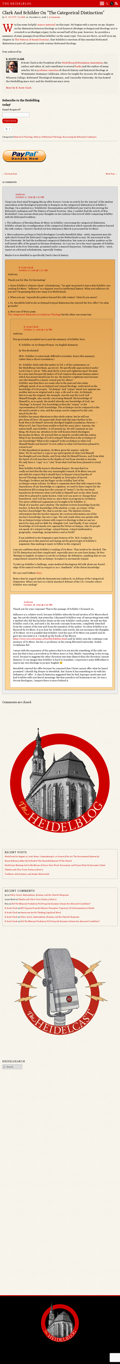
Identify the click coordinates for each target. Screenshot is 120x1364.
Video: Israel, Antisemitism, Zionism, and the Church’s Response (39, 895)
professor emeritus (47, 70)
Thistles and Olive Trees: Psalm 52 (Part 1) (24, 869)
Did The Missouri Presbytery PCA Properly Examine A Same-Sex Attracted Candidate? (51, 904)
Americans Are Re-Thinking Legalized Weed (40, 912)
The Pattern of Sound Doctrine (32, 39)
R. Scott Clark (15, 17)
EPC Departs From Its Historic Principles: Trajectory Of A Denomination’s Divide (57, 908)
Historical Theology (23, 137)
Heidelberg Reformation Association (82, 62)
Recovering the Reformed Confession (79, 137)
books (78, 66)
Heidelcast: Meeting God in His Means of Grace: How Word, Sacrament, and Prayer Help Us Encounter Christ (55, 865)
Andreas (20, 194)
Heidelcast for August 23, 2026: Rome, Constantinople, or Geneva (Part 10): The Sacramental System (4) (52, 856)
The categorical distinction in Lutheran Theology (34, 314)
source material (46, 24)
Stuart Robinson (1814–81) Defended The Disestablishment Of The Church (38, 861)
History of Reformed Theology (48, 137)
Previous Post (9, 174)
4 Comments (54, 17)
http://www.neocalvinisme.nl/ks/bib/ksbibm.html (40, 638)
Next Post (111, 174)
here (39, 573)
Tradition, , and (27, 874)
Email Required (11, 109)
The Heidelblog (17, 3)
